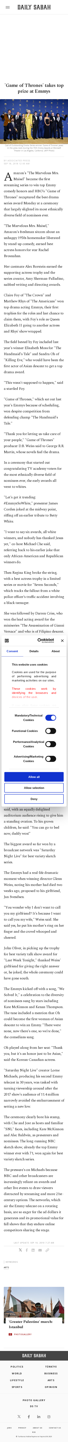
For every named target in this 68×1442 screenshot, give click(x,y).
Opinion (51, 1387)
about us (37, 1428)
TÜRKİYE (51, 1366)
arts (6, 1267)
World (17, 1373)
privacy (22, 1428)
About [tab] (56, 651)
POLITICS (17, 1366)
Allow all (34, 776)
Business (51, 1373)
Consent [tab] (12, 651)
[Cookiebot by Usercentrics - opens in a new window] (40, 640)
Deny (34, 798)
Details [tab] (34, 651)
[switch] (50, 731)
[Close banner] (62, 640)
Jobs (9, 1428)
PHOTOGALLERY (23, 1334)
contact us (55, 1428)
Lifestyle (17, 1380)
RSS (34, 1432)
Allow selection (34, 787)
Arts (51, 1380)
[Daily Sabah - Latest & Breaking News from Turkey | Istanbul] (34, 7)
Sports (17, 1387)
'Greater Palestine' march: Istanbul (31, 1324)
